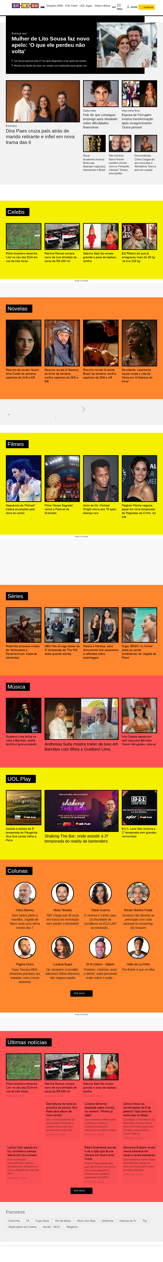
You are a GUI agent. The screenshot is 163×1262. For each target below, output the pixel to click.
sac (114, 7)
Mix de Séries (63, 1220)
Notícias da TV (128, 1220)
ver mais (79, 993)
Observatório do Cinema (22, 1226)
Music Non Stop (86, 1220)
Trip (145, 1220)
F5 (27, 1220)
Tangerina (72, 1226)
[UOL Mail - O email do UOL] (121, 7)
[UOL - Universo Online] (42, 6)
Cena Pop (14, 1220)
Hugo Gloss (42, 1220)
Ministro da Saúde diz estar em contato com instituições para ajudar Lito (50, 65)
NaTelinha (107, 1220)
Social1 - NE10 (51, 1226)
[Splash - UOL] (25, 5)
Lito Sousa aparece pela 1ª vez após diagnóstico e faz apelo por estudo (50, 61)
